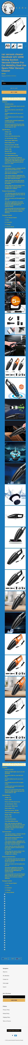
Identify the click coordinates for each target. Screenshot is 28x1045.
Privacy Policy (6, 1009)
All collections (6, 975)
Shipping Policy (6, 1017)
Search (4, 987)
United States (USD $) (13, 1030)
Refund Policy (6, 1013)
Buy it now (14, 92)
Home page (5, 983)
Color (3, 80)
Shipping (4, 75)
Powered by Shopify (19, 1040)
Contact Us (5, 979)
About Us (5, 971)
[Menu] (25, 7)
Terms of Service (7, 1021)
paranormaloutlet (11, 1040)
